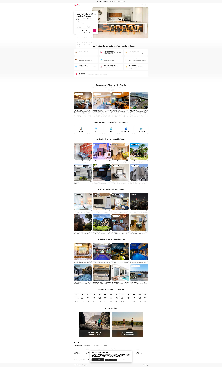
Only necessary (111, 359)
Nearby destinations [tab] (78, 345)
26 (84, 44)
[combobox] (86, 23)
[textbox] (81, 27)
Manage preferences (124, 359)
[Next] (113, 90)
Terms (87, 365)
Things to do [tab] (104, 345)
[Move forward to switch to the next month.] (91, 30)
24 (79, 44)
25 (82, 44)
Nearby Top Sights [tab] (96, 345)
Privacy (83, 365)
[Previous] (109, 90)
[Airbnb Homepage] (77, 5)
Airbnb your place (143, 4)
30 (77, 47)
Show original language (120, 1)
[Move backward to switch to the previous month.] (77, 30)
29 (91, 44)
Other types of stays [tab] (87, 345)
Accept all (98, 359)
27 (86, 44)
